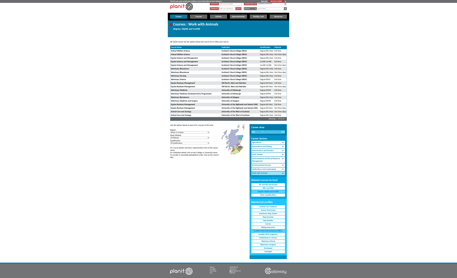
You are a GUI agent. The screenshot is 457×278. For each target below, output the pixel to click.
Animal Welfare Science (180, 51)
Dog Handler (268, 221)
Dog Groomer (268, 217)
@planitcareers (235, 271)
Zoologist (268, 252)
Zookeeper (268, 248)
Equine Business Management (183, 83)
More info (264, 1)
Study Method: (175, 135)
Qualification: (175, 141)
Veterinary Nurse (268, 241)
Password (214, 8)
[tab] (268, 142)
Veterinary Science (178, 80)
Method (277, 47)
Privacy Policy (213, 271)
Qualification (265, 47)
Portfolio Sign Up (250, 4)
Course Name (176, 47)
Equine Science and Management (184, 58)
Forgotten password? (265, 4)
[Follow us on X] (285, 3)
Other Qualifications (268, 195)
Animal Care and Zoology (181, 112)
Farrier (268, 224)
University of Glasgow (230, 97)
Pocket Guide (233, 267)
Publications (232, 272)
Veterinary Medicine (179, 90)
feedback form (233, 269)
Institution (226, 47)
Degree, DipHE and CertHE (268, 192)
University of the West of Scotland (235, 112)
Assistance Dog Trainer (268, 214)
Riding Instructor (268, 227)
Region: (173, 130)
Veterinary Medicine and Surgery (184, 101)
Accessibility (213, 269)
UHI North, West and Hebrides (234, 83)
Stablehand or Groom (268, 238)
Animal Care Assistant (268, 207)
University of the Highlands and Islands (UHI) (240, 105)
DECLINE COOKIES (276, 1)
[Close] (285, 1)
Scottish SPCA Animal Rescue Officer (268, 231)
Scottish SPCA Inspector (268, 234)
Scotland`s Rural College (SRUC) (234, 51)
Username (214, 4)
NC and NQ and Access (268, 185)
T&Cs (211, 272)
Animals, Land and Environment (268, 132)
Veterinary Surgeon (268, 245)
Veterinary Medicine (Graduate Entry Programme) (191, 94)
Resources (278, 17)
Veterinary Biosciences (180, 69)
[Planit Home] (181, 12)
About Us (212, 267)
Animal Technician (268, 210)
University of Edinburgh (231, 90)
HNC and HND (268, 188)
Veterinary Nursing (178, 76)
